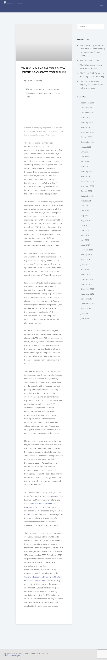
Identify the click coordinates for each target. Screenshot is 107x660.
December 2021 (87, 181)
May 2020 (85, 235)
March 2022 (85, 166)
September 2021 (87, 196)
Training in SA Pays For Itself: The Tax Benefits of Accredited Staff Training (43, 70)
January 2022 (86, 176)
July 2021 (84, 205)
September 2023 (87, 112)
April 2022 (85, 161)
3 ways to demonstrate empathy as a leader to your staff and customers (92, 84)
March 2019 (85, 274)
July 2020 (84, 225)
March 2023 (85, 117)
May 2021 (85, 215)
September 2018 (87, 303)
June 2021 (85, 210)
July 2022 (84, 152)
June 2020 (85, 230)
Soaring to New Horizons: (90, 60)
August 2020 (86, 220)
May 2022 (85, 156)
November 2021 (87, 186)
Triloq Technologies (12, 655)
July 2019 (84, 264)
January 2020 (86, 254)
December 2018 (87, 289)
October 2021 (86, 191)
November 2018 (87, 294)
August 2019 (86, 259)
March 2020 (85, 245)
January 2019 (86, 284)
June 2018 (85, 318)
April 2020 (85, 240)
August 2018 (86, 308)
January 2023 (86, 127)
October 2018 (86, 299)
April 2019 (85, 269)
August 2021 (86, 201)
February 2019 (87, 279)
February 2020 (87, 250)
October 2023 (86, 107)
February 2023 (87, 122)
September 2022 (87, 142)
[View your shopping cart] (97, 6)
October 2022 (86, 137)
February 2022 (87, 171)
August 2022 (86, 147)
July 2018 (84, 313)
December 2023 (87, 103)
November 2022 (87, 132)
